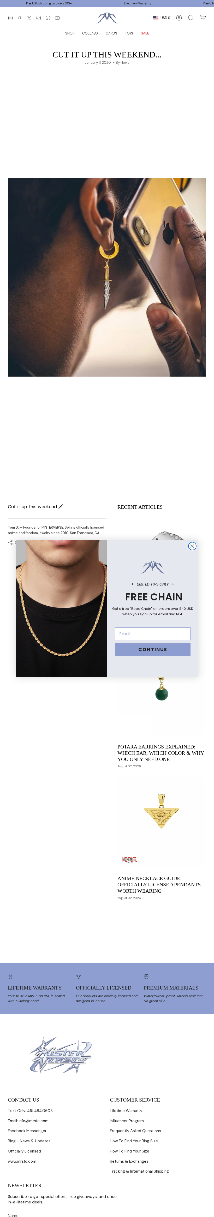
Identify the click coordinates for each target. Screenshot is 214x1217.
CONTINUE (152, 649)
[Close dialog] (192, 546)
